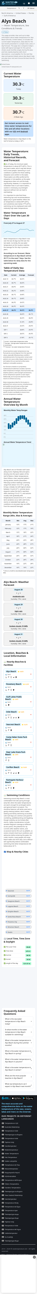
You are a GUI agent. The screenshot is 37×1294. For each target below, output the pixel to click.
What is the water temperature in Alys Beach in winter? (18, 1068)
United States (21, 13)
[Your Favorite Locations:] (29, 3)
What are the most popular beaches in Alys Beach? (15, 1077)
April (8, 536)
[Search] (24, 3)
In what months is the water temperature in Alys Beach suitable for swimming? (16, 1032)
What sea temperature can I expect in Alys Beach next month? (18, 1085)
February (8, 528)
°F (23, 8)
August (8, 552)
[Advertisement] (18, 987)
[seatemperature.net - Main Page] (10, 3)
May (8, 540)
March (8, 532)
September (8, 556)
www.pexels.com (17, 67)
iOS (14, 131)
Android (24, 131)
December (8, 567)
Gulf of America (10, 15)
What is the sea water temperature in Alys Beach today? (15, 1021)
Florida (31, 13)
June (8, 544)
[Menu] (33, 3)
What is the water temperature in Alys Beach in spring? (18, 1052)
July (8, 548)
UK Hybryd (30, 8)
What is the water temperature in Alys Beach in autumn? (18, 1060)
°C (19, 8)
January (8, 524)
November (8, 564)
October (8, 560)
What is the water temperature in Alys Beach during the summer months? (18, 1042)
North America (7, 13)
